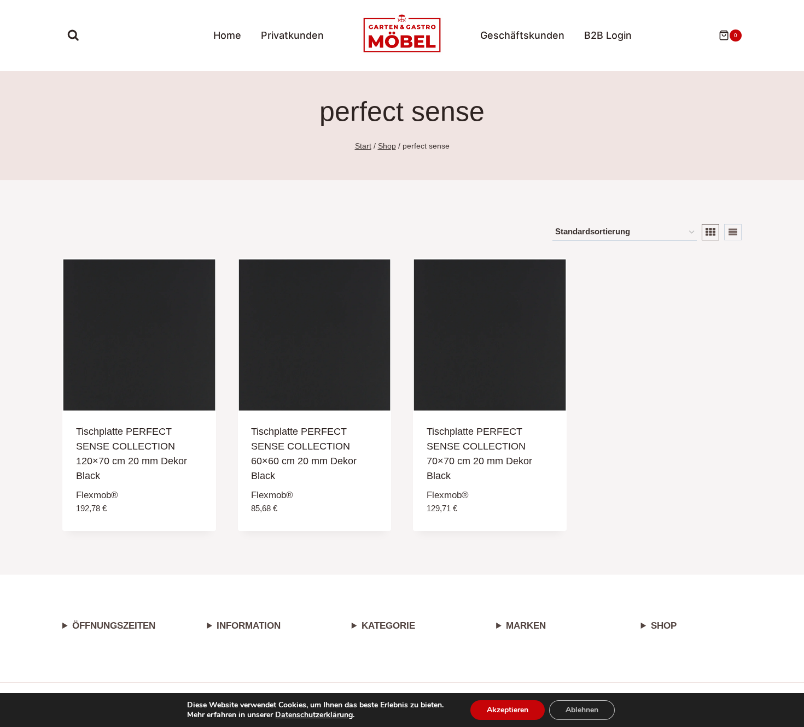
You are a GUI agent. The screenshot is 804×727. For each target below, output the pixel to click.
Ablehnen (582, 710)
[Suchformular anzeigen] (73, 35)
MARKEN (526, 625)
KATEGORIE (388, 625)
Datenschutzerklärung (314, 715)
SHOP (664, 625)
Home (227, 35)
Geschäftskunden (522, 35)
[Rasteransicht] (710, 232)
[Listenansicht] (733, 232)
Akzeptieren (507, 710)
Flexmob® (97, 495)
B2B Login (608, 35)
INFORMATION (249, 625)
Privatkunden (292, 35)
